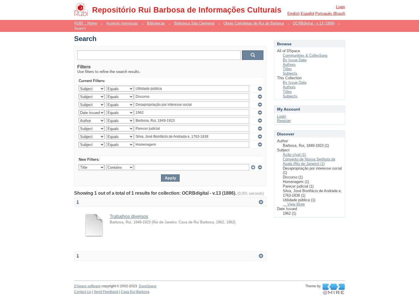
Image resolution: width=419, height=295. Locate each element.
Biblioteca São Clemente (194, 23)
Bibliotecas (156, 23)
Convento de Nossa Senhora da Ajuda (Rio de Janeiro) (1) (309, 161)
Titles (287, 69)
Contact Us (82, 292)
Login (340, 7)
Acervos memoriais (122, 23)
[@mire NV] (333, 289)
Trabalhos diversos (129, 216)
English (293, 13)
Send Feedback (106, 292)
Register (284, 121)
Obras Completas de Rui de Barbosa (253, 23)
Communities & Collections (305, 55)
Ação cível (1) (294, 154)
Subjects (290, 73)
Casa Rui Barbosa (135, 292)
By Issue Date (294, 60)
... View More (294, 204)
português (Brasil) (330, 13)
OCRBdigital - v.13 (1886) (314, 23)
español (307, 13)
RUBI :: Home (85, 23)
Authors (289, 64)
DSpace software (87, 286)
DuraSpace (147, 286)
